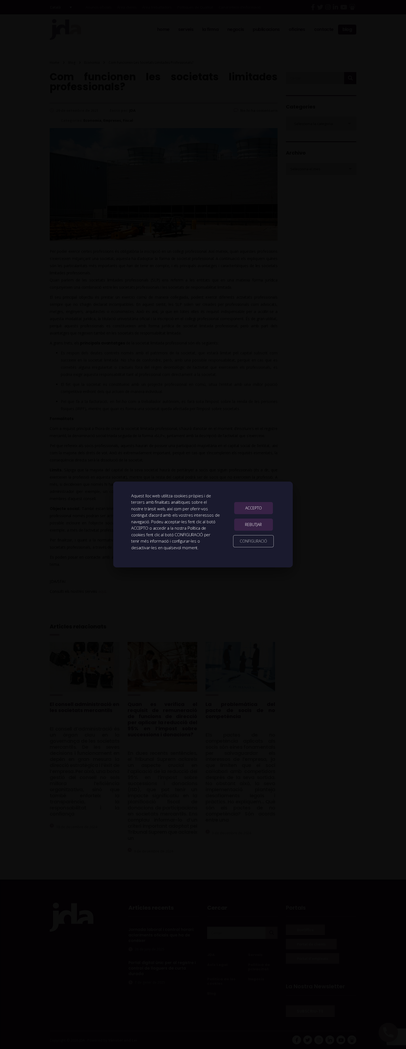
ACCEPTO (253, 508)
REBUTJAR (253, 524)
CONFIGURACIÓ (253, 541)
